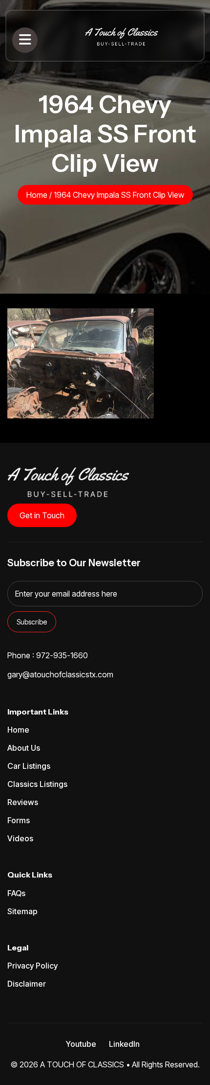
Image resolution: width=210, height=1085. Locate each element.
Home (36, 195)
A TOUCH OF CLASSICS (82, 1064)
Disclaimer (26, 984)
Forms (18, 820)
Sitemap (22, 911)
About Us (23, 748)
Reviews (22, 802)
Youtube (81, 1044)
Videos (20, 838)
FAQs (16, 893)
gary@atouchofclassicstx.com (60, 674)
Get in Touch (42, 515)
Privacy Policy (32, 965)
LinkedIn (124, 1044)
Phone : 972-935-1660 (47, 655)
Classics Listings (37, 784)
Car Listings (28, 766)
